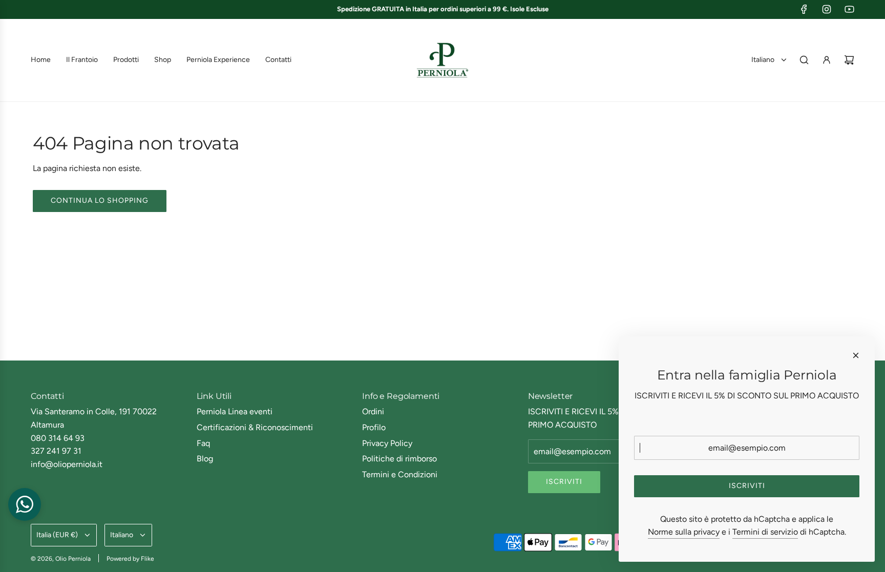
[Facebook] (804, 9)
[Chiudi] (856, 355)
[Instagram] (826, 9)
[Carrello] (849, 60)
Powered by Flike (130, 558)
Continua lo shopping (100, 200)
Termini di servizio (765, 532)
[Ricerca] (804, 60)
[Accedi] (826, 60)
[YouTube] (849, 9)
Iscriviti (564, 481)
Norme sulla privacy (684, 532)
